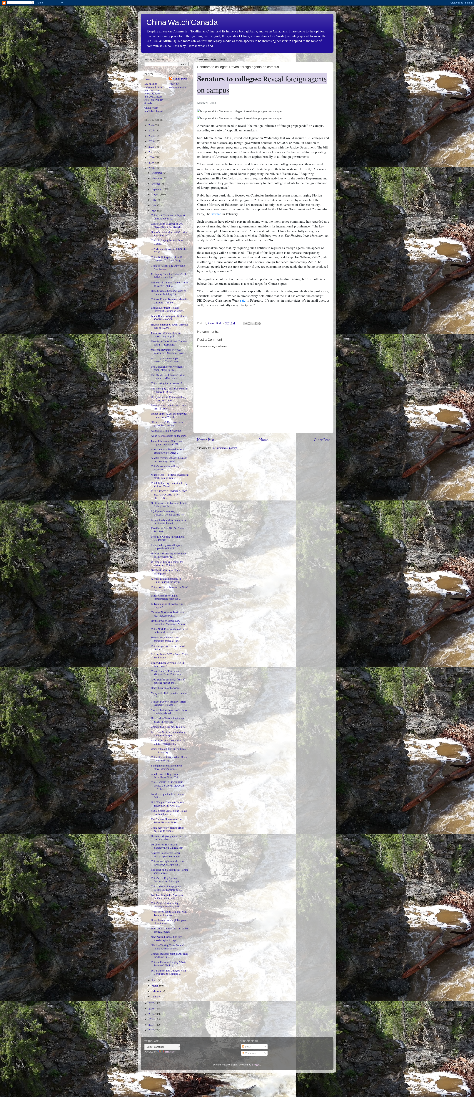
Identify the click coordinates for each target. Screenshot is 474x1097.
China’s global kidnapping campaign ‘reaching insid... (166, 904)
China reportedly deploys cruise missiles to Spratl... (167, 829)
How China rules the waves (165, 688)
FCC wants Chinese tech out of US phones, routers (169, 930)
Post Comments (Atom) (224, 448)
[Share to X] (252, 323)
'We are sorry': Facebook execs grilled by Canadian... (167, 423)
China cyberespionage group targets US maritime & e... (166, 888)
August (156, 194)
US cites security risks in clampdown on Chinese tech (167, 846)
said (243, 300)
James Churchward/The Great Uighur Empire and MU (166, 442)
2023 (151, 141)
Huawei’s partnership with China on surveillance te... (168, 555)
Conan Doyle (180, 78)
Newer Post (205, 439)
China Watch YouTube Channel (153, 109)
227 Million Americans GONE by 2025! (169, 250)
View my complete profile (177, 85)
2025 (151, 130)
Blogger (256, 1064)
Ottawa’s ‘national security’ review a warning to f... (169, 233)
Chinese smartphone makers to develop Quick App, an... (167, 862)
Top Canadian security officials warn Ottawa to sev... (167, 368)
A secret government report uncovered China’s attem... (166, 359)
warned (216, 214)
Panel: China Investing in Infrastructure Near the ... (166, 597)
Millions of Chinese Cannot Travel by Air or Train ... (169, 284)
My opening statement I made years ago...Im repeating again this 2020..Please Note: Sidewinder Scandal (153, 93)
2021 (151, 152)
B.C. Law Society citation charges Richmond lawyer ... (169, 733)
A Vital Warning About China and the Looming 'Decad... (169, 459)
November (157, 178)
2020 (151, 157)
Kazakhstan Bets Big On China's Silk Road (168, 529)
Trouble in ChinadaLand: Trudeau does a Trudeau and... (169, 343)
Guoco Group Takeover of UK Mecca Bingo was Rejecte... (167, 225)
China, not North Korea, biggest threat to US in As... (168, 216)
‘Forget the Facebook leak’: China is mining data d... (169, 711)
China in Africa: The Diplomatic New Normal (168, 267)
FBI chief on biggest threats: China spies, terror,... (169, 871)
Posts (247, 1046)
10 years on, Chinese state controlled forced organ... (165, 639)
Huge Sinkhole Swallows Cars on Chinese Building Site (168, 292)
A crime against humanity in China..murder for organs (166, 580)
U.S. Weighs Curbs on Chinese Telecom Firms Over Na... (167, 804)
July (154, 199)
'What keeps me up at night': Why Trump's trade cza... (169, 913)
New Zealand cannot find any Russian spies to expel (166, 938)
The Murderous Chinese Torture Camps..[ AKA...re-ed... (168, 376)
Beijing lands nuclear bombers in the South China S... (168, 521)
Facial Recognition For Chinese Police (167, 795)
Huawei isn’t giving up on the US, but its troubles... (169, 837)
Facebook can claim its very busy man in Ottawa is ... (168, 407)
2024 (151, 136)
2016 (151, 1008)
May (154, 210)
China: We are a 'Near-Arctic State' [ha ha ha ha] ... (169, 588)
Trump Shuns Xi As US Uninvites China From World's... (169, 415)
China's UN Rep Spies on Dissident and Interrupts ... (166, 879)
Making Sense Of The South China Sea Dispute (169, 655)
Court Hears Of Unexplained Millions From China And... (167, 672)
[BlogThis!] (249, 323)
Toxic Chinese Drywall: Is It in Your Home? (167, 664)
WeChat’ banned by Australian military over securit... (167, 896)
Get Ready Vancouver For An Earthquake (166, 572)
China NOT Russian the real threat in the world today (169, 630)
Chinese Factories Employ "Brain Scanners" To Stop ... (168, 703)
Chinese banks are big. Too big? (168, 726)
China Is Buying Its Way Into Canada (167, 242)
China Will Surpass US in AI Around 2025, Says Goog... (167, 258)
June (154, 205)
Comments (250, 1053)
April (155, 980)
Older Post (322, 439)
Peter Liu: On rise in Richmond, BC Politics (168, 538)
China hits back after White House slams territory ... (169, 758)
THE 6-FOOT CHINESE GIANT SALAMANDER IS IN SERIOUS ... (169, 495)
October (156, 183)
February (157, 991)
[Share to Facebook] (256, 323)
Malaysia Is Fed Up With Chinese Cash (169, 694)
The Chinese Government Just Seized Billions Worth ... (167, 820)
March (155, 985)
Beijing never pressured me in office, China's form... (166, 767)
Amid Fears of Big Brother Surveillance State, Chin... (166, 775)
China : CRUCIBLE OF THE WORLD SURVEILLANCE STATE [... (167, 786)
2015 (151, 1014)
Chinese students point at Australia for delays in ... (169, 955)
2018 (151, 168)
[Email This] (245, 323)
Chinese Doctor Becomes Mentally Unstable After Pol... (169, 301)
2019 (151, 162)
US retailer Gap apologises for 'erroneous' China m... (167, 563)
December (157, 172)
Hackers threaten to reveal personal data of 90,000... (169, 326)
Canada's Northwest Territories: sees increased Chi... (168, 613)
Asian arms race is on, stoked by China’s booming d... (168, 742)
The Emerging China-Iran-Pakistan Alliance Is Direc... (169, 390)
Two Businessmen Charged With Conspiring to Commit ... (168, 972)
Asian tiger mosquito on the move (168, 435)
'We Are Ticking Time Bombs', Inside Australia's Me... (167, 947)
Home (263, 439)
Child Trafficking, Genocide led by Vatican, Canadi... (169, 484)
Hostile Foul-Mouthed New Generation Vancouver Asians (168, 622)
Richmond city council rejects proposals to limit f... (166, 546)
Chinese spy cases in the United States (168, 647)
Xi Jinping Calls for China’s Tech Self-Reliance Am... (168, 275)
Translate (169, 1051)
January (156, 996)
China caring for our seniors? (166, 383)
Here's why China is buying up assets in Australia (167, 719)
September (157, 189)
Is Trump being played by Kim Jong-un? (167, 605)
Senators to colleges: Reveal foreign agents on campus (166, 854)
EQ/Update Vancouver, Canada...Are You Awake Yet (167, 513)
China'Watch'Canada (182, 22)
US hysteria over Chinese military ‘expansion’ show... (169, 398)
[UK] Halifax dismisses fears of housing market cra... (168, 681)
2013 (151, 1024)
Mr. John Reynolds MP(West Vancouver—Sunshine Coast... (168, 351)
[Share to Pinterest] (259, 323)
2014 (151, 1019)
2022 (151, 146)
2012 (151, 1030)
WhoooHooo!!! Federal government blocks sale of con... (169, 476)
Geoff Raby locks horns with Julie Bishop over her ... (169, 504)
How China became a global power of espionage (169, 921)
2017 (151, 1003)
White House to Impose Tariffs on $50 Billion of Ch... (169, 317)
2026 (151, 125)
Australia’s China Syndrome (166, 430)
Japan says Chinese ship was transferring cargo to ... (166, 334)
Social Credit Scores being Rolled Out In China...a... (169, 812)
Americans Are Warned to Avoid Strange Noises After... (168, 450)
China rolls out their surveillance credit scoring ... (168, 750)
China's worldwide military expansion (165, 467)
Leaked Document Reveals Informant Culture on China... (168, 309)
